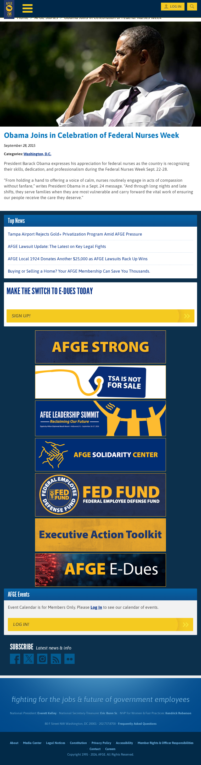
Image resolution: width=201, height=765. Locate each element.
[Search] (192, 7)
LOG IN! (21, 624)
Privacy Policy (101, 743)
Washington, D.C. (37, 154)
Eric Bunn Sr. (108, 713)
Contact (95, 749)
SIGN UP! (21, 316)
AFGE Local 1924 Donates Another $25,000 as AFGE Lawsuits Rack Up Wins (78, 258)
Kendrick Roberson (178, 713)
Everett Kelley (47, 713)
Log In (96, 607)
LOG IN (175, 6)
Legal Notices (55, 743)
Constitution (78, 743)
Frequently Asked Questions (137, 724)
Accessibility (124, 743)
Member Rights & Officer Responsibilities (165, 743)
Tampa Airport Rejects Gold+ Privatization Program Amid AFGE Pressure (75, 234)
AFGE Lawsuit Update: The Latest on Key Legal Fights (57, 246)
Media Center (32, 743)
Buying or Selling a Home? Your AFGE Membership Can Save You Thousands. (79, 271)
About (14, 743)
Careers (110, 749)
